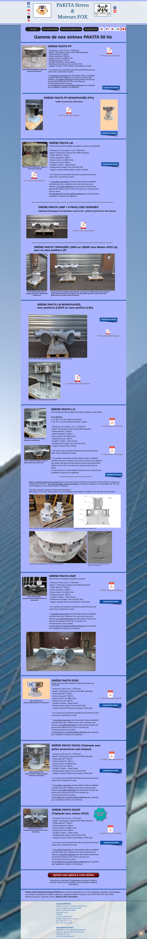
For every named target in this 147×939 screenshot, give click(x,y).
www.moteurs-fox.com (70, 919)
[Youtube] (28, 10)
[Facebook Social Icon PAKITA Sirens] (28, 3)
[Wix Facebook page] (115, 7)
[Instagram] (28, 13)
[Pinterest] (28, 20)
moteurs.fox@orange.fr (64, 916)
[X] (28, 17)
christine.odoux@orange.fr (65, 936)
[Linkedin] (28, 6)
